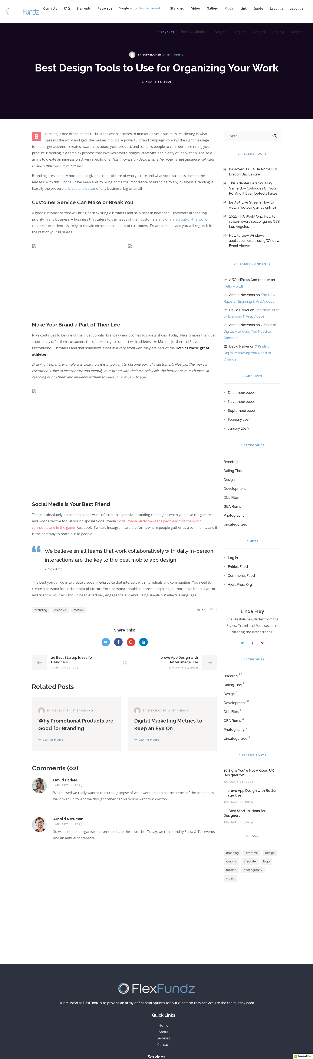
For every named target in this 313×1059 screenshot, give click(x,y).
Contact (163, 1044)
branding (40, 610)
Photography (234, 515)
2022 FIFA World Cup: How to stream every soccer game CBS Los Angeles (254, 221)
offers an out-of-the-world (186, 219)
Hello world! (233, 286)
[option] (77, 278)
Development (235, 489)
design (270, 853)
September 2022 (241, 411)
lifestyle (250, 861)
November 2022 (241, 402)
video (230, 878)
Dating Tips (233, 471)
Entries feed (238, 567)
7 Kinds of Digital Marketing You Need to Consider (250, 331)
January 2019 (238, 428)
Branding (175, 54)
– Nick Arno (54, 569)
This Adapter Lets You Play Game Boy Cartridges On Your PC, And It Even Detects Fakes (253, 188)
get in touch (252, 946)
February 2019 (239, 420)
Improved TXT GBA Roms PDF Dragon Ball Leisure (253, 171)
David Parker (65, 780)
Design (229, 480)
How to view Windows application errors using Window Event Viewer (254, 241)
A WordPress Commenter (249, 280)
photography (253, 870)
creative (60, 610)
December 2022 (241, 393)
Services (163, 1038)
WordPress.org (240, 585)
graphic (231, 861)
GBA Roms (232, 507)
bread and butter (81, 188)
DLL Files (231, 498)
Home (163, 1025)
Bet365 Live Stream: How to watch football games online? (252, 205)
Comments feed (241, 576)
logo (266, 861)
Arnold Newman (68, 819)
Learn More (53, 739)
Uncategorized (235, 524)
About (163, 1031)
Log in (233, 558)
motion (78, 610)
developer (152, 54)
